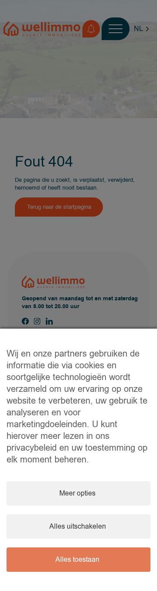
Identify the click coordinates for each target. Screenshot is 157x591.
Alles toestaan (77, 559)
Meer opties (77, 493)
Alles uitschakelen (77, 526)
